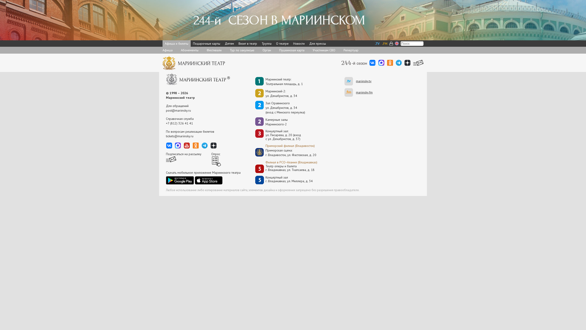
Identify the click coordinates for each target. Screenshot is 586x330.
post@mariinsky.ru (178, 110)
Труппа (266, 43)
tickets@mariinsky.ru (179, 136)
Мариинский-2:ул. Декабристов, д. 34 (281, 93)
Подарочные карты (206, 43)
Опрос (215, 154)
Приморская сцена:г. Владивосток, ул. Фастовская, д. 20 (286, 152)
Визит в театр (248, 43)
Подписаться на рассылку (183, 154)
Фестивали (214, 50)
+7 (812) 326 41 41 (179, 123)
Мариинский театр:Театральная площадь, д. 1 (284, 81)
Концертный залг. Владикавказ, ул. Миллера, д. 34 (289, 179)
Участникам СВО (324, 50)
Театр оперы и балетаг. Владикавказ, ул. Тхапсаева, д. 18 (290, 168)
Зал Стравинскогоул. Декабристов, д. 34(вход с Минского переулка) (285, 107)
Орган (267, 50)
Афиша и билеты (176, 43)
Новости (299, 43)
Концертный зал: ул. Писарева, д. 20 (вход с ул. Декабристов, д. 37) (283, 135)
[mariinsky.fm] (350, 92)
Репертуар (351, 50)
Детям (229, 43)
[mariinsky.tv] (350, 81)
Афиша (168, 50)
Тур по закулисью (242, 50)
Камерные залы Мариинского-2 (277, 122)
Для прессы (317, 43)
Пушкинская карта (291, 50)
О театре (282, 43)
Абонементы (189, 50)
